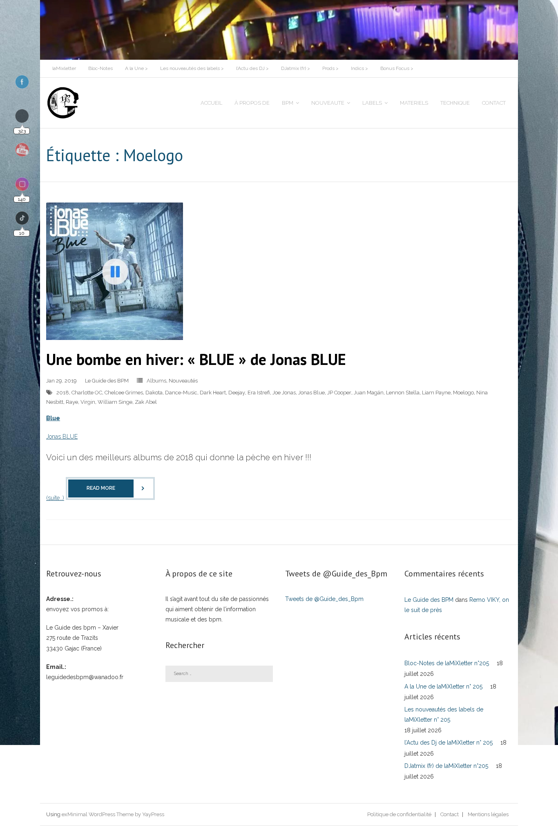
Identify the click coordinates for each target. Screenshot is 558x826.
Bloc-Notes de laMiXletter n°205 (446, 663)
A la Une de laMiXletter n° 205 (443, 686)
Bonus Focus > (396, 68)
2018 (62, 392)
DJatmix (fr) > (295, 68)
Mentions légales (488, 814)
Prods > (330, 68)
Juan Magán (369, 392)
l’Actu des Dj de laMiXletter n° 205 (448, 742)
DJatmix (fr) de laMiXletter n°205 (446, 766)
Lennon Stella (403, 392)
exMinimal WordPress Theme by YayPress (113, 814)
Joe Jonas (284, 392)
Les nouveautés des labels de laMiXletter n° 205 (443, 714)
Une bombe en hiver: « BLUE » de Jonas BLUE (196, 359)
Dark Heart (213, 392)
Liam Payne (436, 392)
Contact (449, 814)
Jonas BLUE (62, 436)
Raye (72, 402)
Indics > (359, 68)
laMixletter (64, 68)
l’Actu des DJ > (252, 68)
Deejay (236, 392)
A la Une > (136, 68)
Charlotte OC (86, 392)
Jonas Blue (311, 392)
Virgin (87, 402)
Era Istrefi (259, 392)
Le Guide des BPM (107, 381)
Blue (53, 418)
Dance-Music (181, 392)
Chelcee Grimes (124, 392)
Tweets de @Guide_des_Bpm (324, 599)
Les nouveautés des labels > (192, 68)
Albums (156, 381)
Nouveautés (183, 381)
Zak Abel (146, 402)
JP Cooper (339, 392)
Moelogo (463, 392)
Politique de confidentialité (399, 814)
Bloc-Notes (100, 68)
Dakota (154, 392)
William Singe (115, 402)
